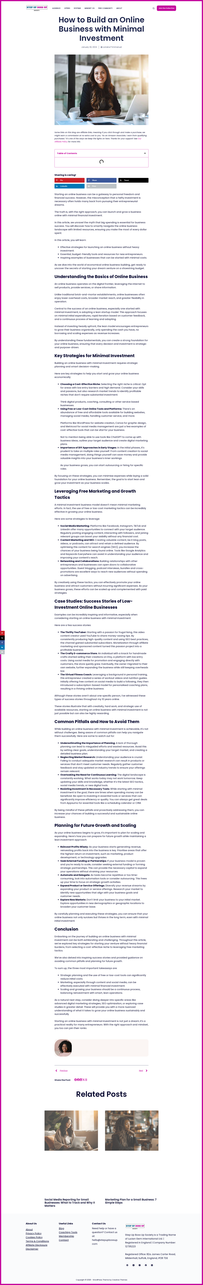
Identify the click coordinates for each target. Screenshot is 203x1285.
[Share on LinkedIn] (2, 647)
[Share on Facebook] (2, 642)
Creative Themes (119, 1280)
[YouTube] (133, 1265)
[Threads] (152, 1265)
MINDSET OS (89, 8)
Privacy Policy (33, 1233)
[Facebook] (146, 1265)
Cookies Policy (34, 1237)
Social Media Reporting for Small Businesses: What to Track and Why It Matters (70, 1203)
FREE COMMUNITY (105, 8)
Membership (66, 1236)
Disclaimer (32, 1249)
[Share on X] (2, 638)
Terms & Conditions (37, 1241)
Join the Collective (166, 8)
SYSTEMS (77, 8)
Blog (61, 1228)
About (29, 1229)
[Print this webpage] (2, 652)
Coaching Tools (68, 1232)
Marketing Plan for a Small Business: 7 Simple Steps (130, 1201)
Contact (64, 1240)
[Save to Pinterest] (2, 633)
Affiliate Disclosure (36, 1245)
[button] (145, 153)
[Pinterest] (127, 1265)
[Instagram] (139, 1265)
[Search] (153, 8)
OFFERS (67, 8)
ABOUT (119, 8)
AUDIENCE (56, 8)
